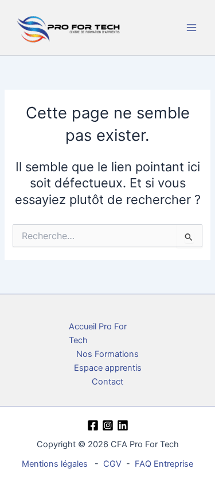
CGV (112, 464)
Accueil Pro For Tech (98, 333)
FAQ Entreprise (164, 464)
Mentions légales (55, 464)
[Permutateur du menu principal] (191, 28)
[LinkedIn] (122, 425)
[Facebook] (93, 425)
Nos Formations (107, 354)
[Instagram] (108, 425)
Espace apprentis (108, 368)
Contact (107, 381)
